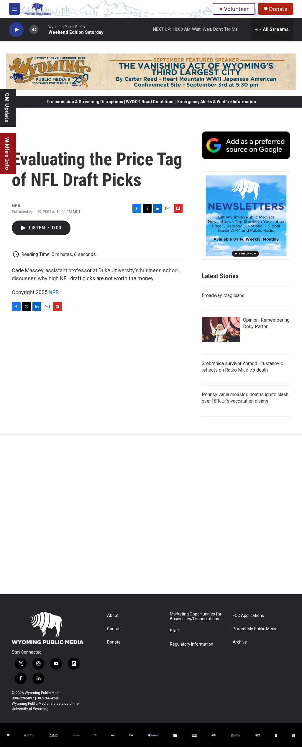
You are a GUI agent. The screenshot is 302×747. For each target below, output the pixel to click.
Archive (240, 642)
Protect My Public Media (255, 629)
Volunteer (236, 8)
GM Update (7, 108)
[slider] (43, 29)
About (113, 615)
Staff (175, 631)
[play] (16, 29)
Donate (278, 9)
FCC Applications (248, 615)
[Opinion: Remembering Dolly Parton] (221, 329)
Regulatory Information (191, 644)
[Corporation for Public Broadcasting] (8, 735)
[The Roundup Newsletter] (246, 215)
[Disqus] (151, 514)
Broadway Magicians (223, 295)
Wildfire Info (7, 153)
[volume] (34, 29)
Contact (114, 629)
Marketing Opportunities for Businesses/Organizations (195, 616)
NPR (54, 292)
